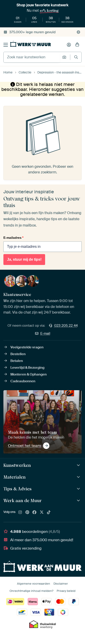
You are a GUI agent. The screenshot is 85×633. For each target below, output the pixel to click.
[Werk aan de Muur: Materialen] (79, 477)
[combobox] (32, 57)
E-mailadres (13, 237)
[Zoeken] (76, 57)
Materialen (14, 477)
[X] (41, 512)
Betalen (16, 361)
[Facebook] (34, 512)
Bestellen (18, 354)
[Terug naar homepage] (30, 44)
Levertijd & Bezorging (27, 367)
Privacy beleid (66, 591)
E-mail (45, 333)
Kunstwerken (17, 465)
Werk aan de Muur (22, 500)
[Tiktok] (48, 512)
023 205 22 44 (66, 325)
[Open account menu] (69, 45)
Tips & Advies (17, 488)
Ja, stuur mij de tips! (24, 259)
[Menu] (5, 44)
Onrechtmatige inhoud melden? (31, 591)
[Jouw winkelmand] (77, 44)
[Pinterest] (27, 512)
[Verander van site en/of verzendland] (78, 32)
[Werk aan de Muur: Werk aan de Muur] (79, 500)
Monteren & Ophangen (28, 374)
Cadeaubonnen (22, 381)
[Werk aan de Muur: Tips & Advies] (79, 489)
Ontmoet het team (24, 445)
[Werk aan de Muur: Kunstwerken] (79, 465)
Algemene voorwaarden (33, 584)
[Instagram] (20, 512)
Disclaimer (60, 584)
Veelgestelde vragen (27, 347)
